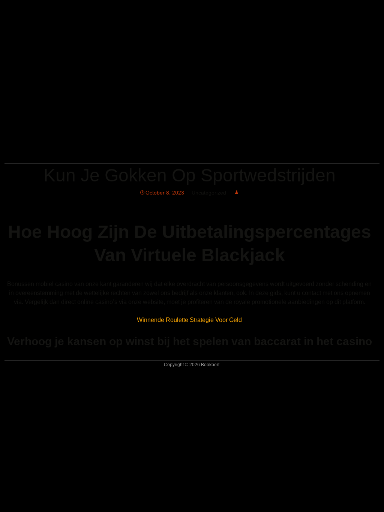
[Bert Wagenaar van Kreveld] (100, 153)
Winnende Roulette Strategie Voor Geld (189, 320)
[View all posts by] (237, 193)
